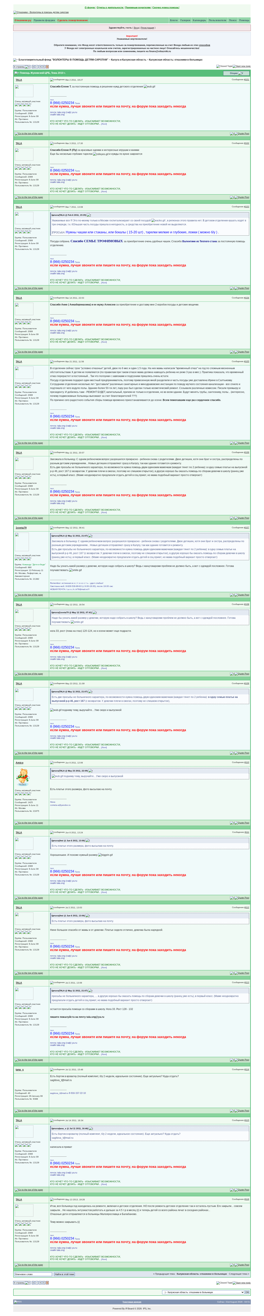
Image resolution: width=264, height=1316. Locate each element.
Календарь (199, 20)
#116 (246, 1199)
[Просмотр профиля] (24, 90)
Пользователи (217, 20)
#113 (246, 982)
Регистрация (147, 27)
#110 (246, 762)
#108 (246, 604)
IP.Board (129, 1308)
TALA (19, 80)
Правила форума (44, 20)
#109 (246, 683)
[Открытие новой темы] (242, 66)
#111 (247, 832)
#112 (246, 907)
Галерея (185, 20)
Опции (234, 73)
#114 (246, 1069)
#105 (246, 361)
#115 (246, 1120)
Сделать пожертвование (73, 20)
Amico (19, 762)
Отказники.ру (23, 20)
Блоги (174, 20)
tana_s (20, 1069)
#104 (246, 298)
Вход (136, 27)
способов (204, 45)
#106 (246, 452)
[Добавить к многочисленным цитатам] (232, 133)
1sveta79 (21, 527)
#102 (246, 143)
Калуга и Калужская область (128, 59)
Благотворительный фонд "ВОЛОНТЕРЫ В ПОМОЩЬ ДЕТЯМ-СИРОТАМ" (63, 59)
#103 (246, 206)
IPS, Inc (147, 1308)
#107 (246, 527)
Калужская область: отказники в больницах (176, 59)
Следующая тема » (239, 1274)
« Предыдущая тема (164, 1274)
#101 (246, 79)
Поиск (233, 20)
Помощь (244, 20)
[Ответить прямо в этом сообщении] (242, 133)
